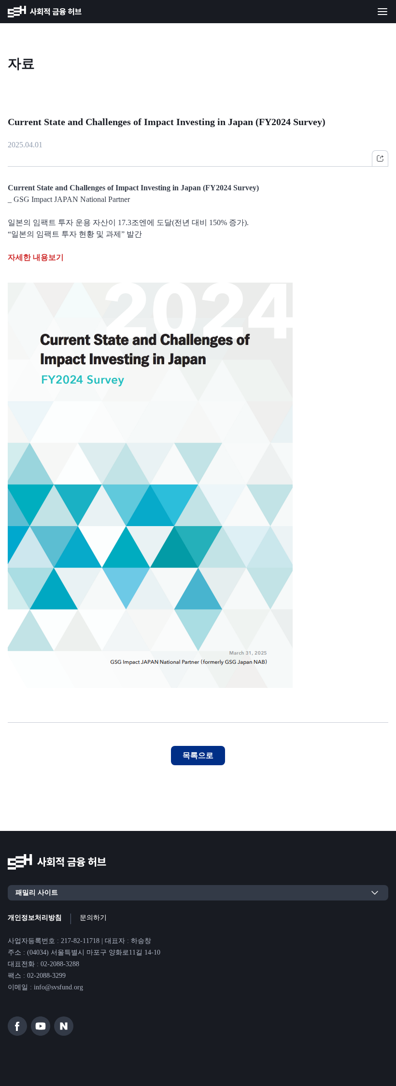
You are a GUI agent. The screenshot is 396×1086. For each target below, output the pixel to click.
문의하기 (93, 917)
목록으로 (198, 755)
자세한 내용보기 (36, 257)
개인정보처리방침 (35, 917)
